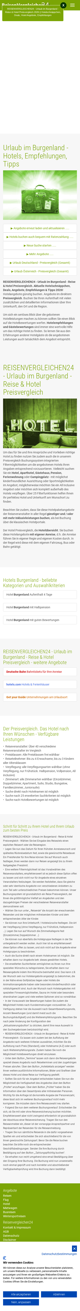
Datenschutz (11, 1235)
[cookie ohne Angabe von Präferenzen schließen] (74, 1249)
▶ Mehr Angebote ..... (40, 254)
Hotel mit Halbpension (28, 607)
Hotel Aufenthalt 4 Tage (29, 594)
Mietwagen (10, 1208)
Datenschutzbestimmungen (59, 1254)
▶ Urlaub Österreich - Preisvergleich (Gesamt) (40, 271)
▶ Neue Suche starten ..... (40, 245)
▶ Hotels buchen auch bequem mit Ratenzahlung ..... (40, 236)
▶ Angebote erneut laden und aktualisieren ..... (40, 228)
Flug (6, 1199)
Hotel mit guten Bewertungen (32, 620)
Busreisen (9, 1212)
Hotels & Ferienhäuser (27, 684)
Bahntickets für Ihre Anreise (34, 671)
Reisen (7, 1195)
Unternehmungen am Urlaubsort (36, 697)
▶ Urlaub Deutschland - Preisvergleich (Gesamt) (40, 262)
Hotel (6, 1204)
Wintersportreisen (14, 1216)
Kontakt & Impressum (17, 1227)
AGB (6, 1231)
